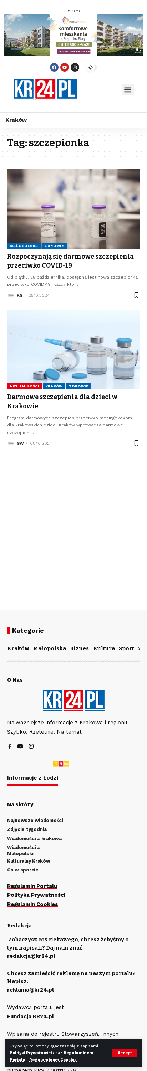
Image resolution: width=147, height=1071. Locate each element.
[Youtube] (64, 67)
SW (20, 443)
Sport (126, 648)
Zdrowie (54, 246)
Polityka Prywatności (36, 895)
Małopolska (24, 246)
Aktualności (24, 386)
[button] (128, 89)
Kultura (104, 648)
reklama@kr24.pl (30, 990)
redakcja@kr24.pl (31, 956)
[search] (99, 89)
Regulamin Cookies (32, 904)
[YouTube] (20, 747)
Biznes (79, 648)
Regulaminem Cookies (53, 1059)
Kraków (54, 386)
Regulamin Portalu (32, 886)
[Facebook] (54, 67)
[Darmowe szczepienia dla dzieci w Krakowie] (73, 349)
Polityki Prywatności (31, 1053)
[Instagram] (75, 67)
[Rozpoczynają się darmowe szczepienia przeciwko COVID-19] (73, 209)
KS (19, 295)
